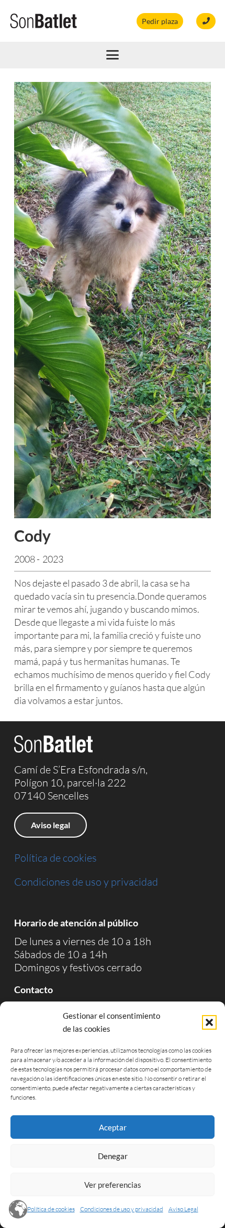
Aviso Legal (183, 1209)
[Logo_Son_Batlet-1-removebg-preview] (43, 21)
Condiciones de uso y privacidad (121, 1209)
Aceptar (113, 1127)
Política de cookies (51, 1209)
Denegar (113, 1156)
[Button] (206, 21)
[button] (209, 1022)
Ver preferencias (112, 1184)
